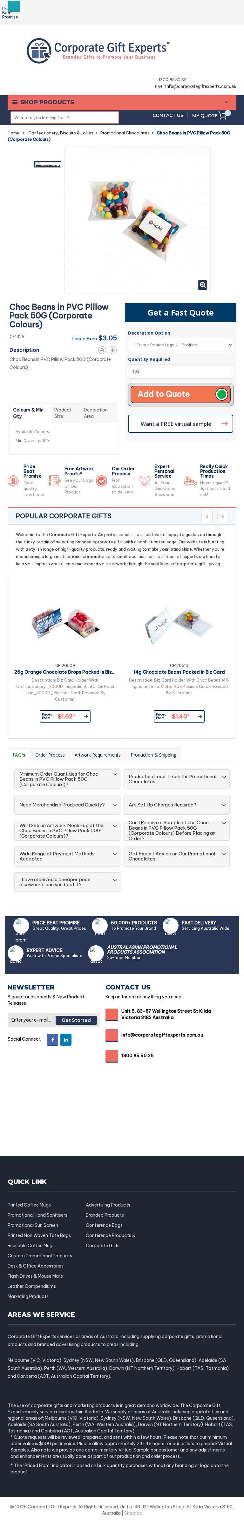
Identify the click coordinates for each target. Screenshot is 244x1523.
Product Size (62, 413)
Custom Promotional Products (40, 1256)
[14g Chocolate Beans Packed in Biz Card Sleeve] (179, 623)
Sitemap (133, 1513)
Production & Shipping (153, 755)
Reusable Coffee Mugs (31, 1245)
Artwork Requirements (98, 755)
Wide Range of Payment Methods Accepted (57, 856)
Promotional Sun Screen (33, 1225)
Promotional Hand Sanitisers (37, 1215)
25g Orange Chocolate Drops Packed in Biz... (65, 672)
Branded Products (105, 1215)
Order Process (50, 755)
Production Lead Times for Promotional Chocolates (172, 779)
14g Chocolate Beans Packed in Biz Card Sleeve (179, 673)
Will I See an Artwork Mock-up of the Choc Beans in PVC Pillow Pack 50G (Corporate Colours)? (61, 831)
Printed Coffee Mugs (29, 1205)
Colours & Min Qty (28, 413)
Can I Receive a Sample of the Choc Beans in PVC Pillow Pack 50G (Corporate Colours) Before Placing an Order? (172, 830)
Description (24, 350)
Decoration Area (96, 413)
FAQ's (19, 755)
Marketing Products (28, 1296)
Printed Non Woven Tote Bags (39, 1235)
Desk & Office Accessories (36, 1266)
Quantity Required (149, 359)
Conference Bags (104, 1225)
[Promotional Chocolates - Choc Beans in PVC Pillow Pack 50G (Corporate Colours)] (47, 164)
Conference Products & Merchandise (110, 1236)
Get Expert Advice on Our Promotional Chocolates (172, 856)
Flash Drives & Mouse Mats (35, 1276)
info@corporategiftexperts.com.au (200, 86)
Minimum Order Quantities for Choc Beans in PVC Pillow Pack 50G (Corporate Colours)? (58, 779)
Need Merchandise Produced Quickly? (62, 805)
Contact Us (167, 115)
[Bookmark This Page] (114, 348)
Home (13, 132)
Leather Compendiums (32, 1286)
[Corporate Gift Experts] (98, 50)
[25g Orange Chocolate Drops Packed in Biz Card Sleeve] (65, 623)
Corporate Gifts (102, 1245)
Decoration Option (150, 333)
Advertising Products (108, 1205)
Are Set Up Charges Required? (162, 805)
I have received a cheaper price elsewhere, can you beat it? (55, 882)
